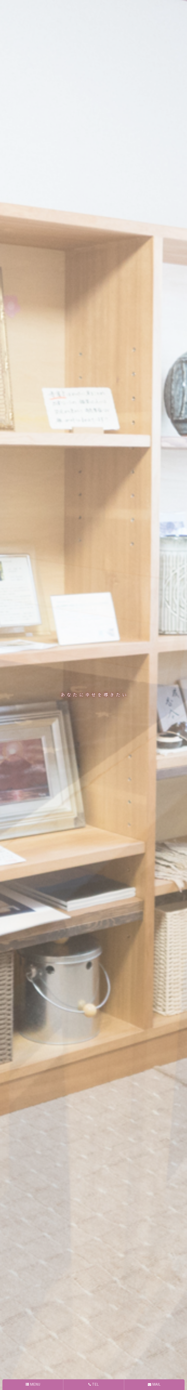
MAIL (156, 1384)
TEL (95, 1384)
